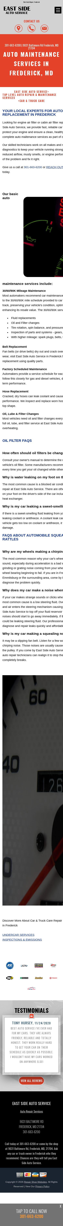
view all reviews (31, 1081)
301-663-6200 (13, 45)
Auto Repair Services (31, 1111)
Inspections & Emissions (22, 939)
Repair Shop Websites (35, 1182)
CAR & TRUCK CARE (32, 100)
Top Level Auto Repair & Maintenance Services (29, 96)
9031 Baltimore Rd (33, 45)
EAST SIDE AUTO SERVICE (30, 91)
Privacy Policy (42, 1186)
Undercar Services (18, 934)
